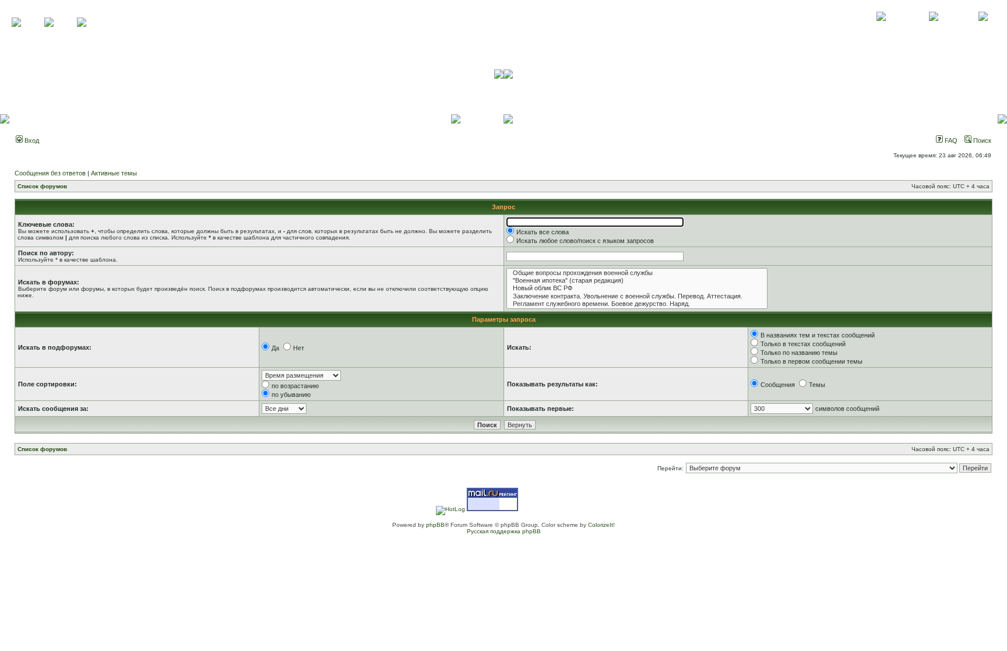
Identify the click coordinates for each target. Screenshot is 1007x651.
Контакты (933, 29)
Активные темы (114, 173)
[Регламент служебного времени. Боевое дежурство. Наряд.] (637, 304)
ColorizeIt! (601, 525)
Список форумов (42, 186)
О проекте (881, 29)
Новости (982, 29)
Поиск (981, 140)
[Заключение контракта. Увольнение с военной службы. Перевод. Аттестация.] (637, 296)
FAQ (950, 140)
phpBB (435, 525)
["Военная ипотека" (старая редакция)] (637, 280)
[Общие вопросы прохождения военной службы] (637, 273)
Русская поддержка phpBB (504, 531)
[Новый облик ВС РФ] (637, 288)
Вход (31, 140)
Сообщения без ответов (50, 173)
